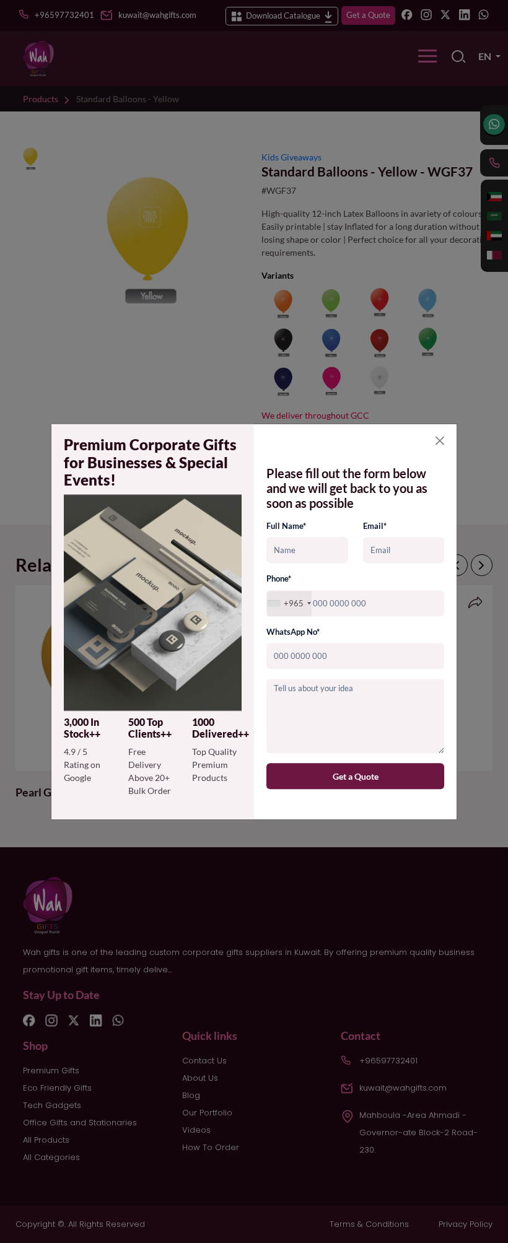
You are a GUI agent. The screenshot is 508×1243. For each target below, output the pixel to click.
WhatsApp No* (293, 632)
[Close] (440, 440)
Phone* (278, 579)
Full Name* (286, 526)
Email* (375, 526)
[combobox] (289, 603)
